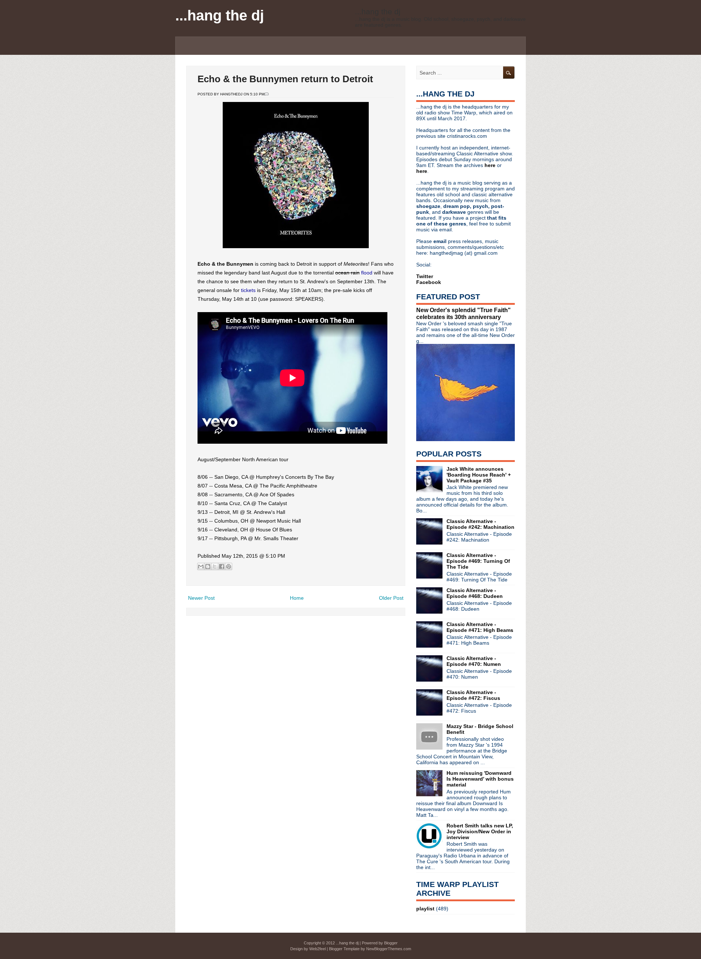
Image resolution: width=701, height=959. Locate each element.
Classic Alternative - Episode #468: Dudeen (475, 593)
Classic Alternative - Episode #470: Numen (474, 661)
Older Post (391, 598)
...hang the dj (219, 15)
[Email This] (200, 566)
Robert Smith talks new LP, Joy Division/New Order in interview (480, 831)
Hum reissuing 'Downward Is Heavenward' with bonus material (480, 779)
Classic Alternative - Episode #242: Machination (480, 524)
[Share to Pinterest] (228, 566)
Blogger (391, 943)
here (490, 165)
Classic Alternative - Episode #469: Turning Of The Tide (478, 561)
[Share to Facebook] (221, 566)
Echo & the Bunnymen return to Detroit (285, 78)
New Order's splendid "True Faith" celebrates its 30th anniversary (463, 313)
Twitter (424, 276)
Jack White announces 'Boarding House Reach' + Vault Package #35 (479, 475)
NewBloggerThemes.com (388, 949)
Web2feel (317, 949)
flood (366, 273)
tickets (248, 290)
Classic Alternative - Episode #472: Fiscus (473, 695)
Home (297, 598)
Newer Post (201, 598)
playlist (425, 908)
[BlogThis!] (207, 566)
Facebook (428, 282)
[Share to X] (214, 566)
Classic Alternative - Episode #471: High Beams (480, 627)
